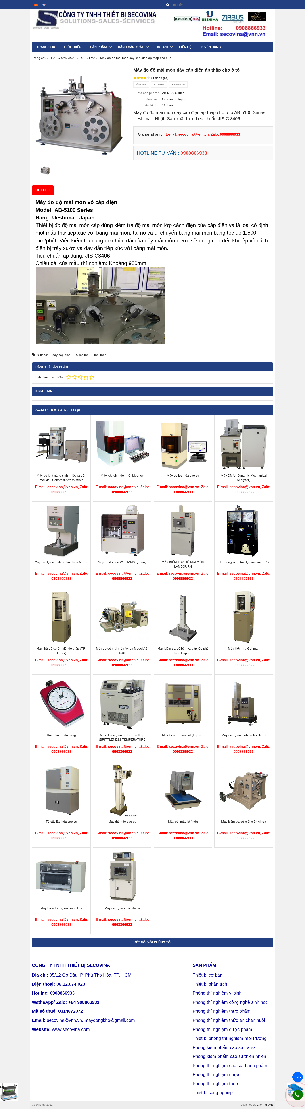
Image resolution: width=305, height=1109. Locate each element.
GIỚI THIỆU (72, 47)
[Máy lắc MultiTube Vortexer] (9, 1092)
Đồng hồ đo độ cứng (61, 735)
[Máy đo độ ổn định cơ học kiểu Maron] (61, 556)
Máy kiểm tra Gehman (243, 648)
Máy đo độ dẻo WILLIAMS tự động (122, 562)
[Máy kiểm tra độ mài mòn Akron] (243, 816)
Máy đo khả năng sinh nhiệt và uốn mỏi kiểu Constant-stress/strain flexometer (61, 480)
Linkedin (179, 84)
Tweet (160, 84)
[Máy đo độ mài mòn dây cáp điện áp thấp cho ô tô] (80, 114)
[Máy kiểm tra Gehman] (243, 643)
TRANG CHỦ (45, 47)
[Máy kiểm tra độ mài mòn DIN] (61, 902)
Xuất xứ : (152, 99)
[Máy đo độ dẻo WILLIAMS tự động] (122, 556)
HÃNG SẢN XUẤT (131, 47)
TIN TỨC (161, 47)
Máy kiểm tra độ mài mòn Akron (243, 821)
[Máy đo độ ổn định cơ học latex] (243, 729)
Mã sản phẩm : (148, 93)
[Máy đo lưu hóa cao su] (183, 470)
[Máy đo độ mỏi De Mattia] (122, 902)
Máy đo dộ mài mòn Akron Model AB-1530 (122, 651)
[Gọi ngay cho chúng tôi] (297, 1095)
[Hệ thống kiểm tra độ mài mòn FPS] (243, 556)
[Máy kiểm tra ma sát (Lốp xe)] (183, 729)
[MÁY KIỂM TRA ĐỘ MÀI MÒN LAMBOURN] (183, 556)
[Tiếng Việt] (36, 5)
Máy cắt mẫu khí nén (183, 821)
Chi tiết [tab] (42, 190)
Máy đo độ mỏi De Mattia (122, 908)
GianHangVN (265, 1104)
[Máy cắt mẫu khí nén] (183, 816)
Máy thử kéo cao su (122, 821)
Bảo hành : (151, 105)
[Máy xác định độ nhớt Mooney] (122, 470)
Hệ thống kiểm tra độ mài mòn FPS (244, 562)
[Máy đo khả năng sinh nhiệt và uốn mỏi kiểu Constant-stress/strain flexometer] (61, 470)
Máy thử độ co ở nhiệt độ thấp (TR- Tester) (61, 651)
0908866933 (193, 152)
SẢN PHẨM (98, 47)
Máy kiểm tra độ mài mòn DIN (61, 908)
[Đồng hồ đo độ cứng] (61, 729)
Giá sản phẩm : (150, 134)
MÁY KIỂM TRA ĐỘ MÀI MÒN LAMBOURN (183, 564)
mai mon (100, 355)
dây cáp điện (61, 355)
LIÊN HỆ (185, 47)
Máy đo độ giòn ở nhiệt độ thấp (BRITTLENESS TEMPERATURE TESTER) (122, 739)
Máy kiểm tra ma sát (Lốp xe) (183, 735)
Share (142, 84)
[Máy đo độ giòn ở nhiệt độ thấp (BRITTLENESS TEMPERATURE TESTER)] (122, 729)
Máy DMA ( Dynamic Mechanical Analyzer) (244, 478)
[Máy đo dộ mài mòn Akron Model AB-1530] (122, 643)
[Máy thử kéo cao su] (122, 816)
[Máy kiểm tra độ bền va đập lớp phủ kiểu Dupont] (183, 643)
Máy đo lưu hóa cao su (183, 475)
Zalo (298, 1077)
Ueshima (82, 355)
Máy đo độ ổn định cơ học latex (243, 735)
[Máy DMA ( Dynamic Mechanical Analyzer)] (243, 470)
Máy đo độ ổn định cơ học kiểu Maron (61, 562)
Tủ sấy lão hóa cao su (61, 821)
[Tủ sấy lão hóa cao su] (61, 816)
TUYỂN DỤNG (210, 47)
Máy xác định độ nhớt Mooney (122, 475)
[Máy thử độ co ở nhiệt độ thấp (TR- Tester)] (61, 643)
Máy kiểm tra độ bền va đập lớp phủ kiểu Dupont (183, 651)
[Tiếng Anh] (44, 5)
